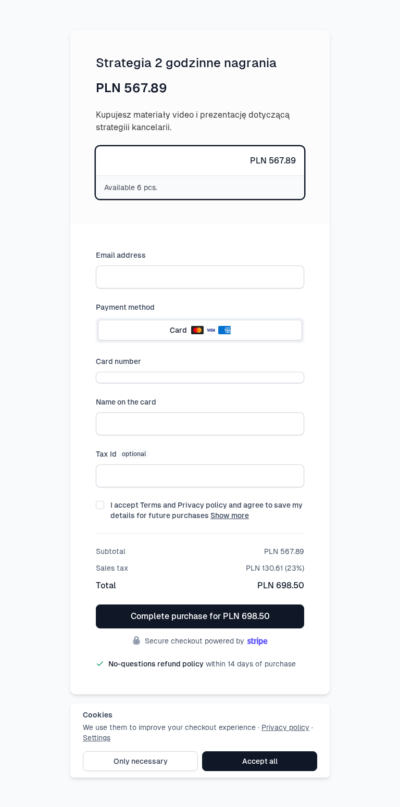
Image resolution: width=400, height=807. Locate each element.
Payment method (125, 307)
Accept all (260, 761)
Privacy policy (285, 727)
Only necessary (141, 761)
